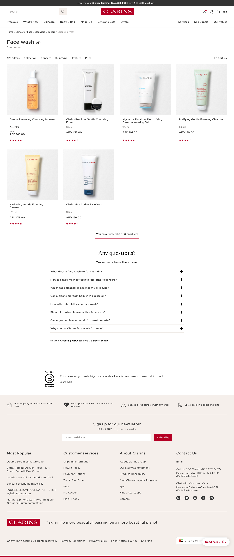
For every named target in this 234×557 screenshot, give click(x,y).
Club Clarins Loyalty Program (138, 480)
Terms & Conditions (73, 541)
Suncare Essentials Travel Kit (25, 483)
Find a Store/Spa (130, 492)
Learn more (66, 382)
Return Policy (71, 467)
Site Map (146, 541)
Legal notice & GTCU (124, 541)
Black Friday (71, 499)
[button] (14, 47)
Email (179, 461)
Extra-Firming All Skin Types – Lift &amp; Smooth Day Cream (28, 469)
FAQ (66, 486)
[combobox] (201, 541)
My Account (70, 492)
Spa (122, 486)
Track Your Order (74, 480)
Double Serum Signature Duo (25, 461)
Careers (125, 499)
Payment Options (74, 474)
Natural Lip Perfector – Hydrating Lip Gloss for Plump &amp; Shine (30, 501)
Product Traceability (132, 474)
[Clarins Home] (117, 12)
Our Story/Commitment (135, 467)
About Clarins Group (133, 461)
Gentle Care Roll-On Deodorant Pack (30, 477)
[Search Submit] (63, 11)
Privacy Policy (98, 541)
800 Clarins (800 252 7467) (203, 469)
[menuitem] (204, 12)
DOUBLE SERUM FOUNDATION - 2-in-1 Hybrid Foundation (31, 492)
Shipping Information (76, 461)
